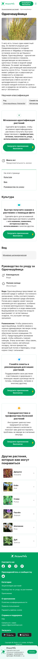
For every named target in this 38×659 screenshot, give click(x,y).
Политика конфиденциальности (14, 602)
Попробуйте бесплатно (26, 3)
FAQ (3, 619)
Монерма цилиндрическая (15, 255)
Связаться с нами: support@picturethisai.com (12, 624)
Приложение (7, 593)
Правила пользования (10, 606)
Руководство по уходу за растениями (17, 590)
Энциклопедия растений (10, 9)
